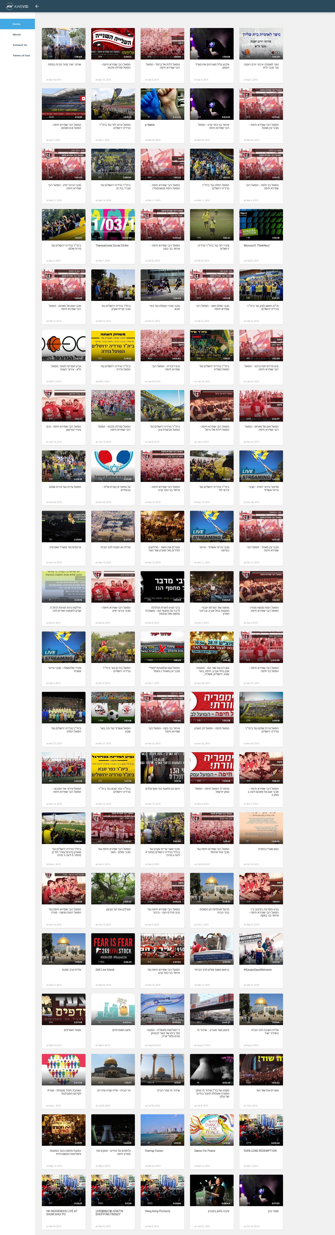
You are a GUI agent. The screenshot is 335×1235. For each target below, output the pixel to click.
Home (16, 24)
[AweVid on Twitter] (18, 1230)
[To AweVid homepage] (17, 6)
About (16, 34)
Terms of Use (21, 55)
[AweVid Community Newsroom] (25, 1230)
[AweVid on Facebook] (9, 1230)
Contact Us (19, 45)
